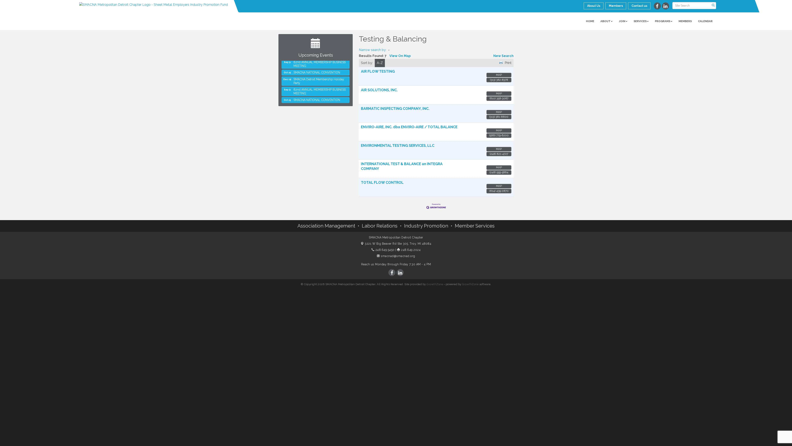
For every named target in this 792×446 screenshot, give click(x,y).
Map (499, 74)
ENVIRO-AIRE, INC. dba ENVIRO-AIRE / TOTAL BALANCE (409, 127)
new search (503, 56)
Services (640, 21)
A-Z (380, 63)
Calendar (705, 21)
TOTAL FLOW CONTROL (382, 182)
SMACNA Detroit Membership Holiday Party (318, 74)
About (605, 21)
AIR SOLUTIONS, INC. (379, 90)
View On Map (400, 56)
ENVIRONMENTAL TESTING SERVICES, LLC (397, 145)
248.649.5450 (384, 249)
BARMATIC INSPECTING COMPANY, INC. (395, 108)
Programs (662, 21)
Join (622, 21)
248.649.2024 (410, 249)
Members (685, 21)
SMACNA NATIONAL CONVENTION (316, 66)
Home (590, 21)
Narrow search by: (372, 50)
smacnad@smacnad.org (397, 256)
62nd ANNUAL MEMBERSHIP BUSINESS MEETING (319, 85)
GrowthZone (435, 284)
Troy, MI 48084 (398, 243)
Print (508, 63)
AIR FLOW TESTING (378, 71)
